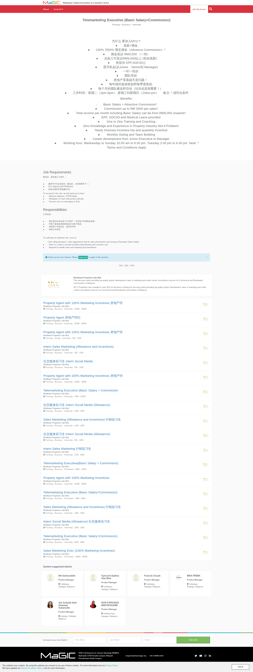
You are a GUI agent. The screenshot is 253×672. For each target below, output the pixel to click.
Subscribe (193, 640)
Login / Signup (203, 2)
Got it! (240, 667)
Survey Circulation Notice (31, 668)
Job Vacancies (199, 9)
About (46, 9)
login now (83, 257)
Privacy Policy (112, 665)
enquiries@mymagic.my (136, 655)
